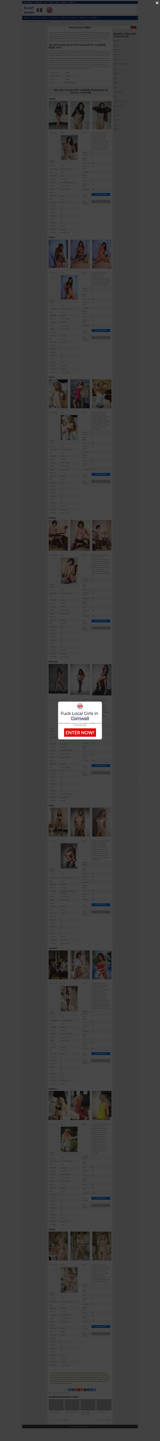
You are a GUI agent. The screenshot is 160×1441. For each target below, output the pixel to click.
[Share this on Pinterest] (79, 1389)
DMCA (56, 2)
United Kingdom (32, 22)
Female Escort (34, 18)
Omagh (115, 87)
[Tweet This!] (69, 1389)
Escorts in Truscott (54, 1412)
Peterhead (116, 115)
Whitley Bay (116, 54)
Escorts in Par (100, 1412)
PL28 (67, 1393)
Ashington (116, 73)
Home (25, 22)
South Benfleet (117, 91)
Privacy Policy (38, 2)
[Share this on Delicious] (94, 1389)
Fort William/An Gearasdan (121, 63)
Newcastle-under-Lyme (120, 101)
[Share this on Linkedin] (91, 1389)
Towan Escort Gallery (80, 27)
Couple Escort (54, 18)
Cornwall (41, 22)
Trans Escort (83, 18)
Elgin (114, 77)
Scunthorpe (116, 49)
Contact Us (71, 2)
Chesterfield (116, 119)
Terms (51, 2)
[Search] (136, 18)
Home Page (26, 18)
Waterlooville (117, 129)
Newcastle (116, 110)
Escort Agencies (93, 18)
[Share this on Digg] (88, 1389)
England (63, 1393)
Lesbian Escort (64, 18)
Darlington (116, 40)
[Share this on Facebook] (72, 1389)
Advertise (63, 2)
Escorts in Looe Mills (71, 1412)
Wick (114, 96)
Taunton (115, 124)
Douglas (115, 59)
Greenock (116, 45)
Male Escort (44, 18)
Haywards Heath (118, 105)
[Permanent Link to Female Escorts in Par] (103, 1404)
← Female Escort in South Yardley (58, 1420)
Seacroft (115, 82)
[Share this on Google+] (75, 1389)
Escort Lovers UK (28, 2)
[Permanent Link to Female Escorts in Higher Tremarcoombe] (88, 1404)
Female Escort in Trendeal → (103, 1420)
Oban (115, 68)
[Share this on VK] (85, 1389)
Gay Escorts (74, 18)
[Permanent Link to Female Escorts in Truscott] (56, 1404)
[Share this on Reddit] (82, 1389)
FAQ (46, 2)
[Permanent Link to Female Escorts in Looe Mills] (72, 1404)
